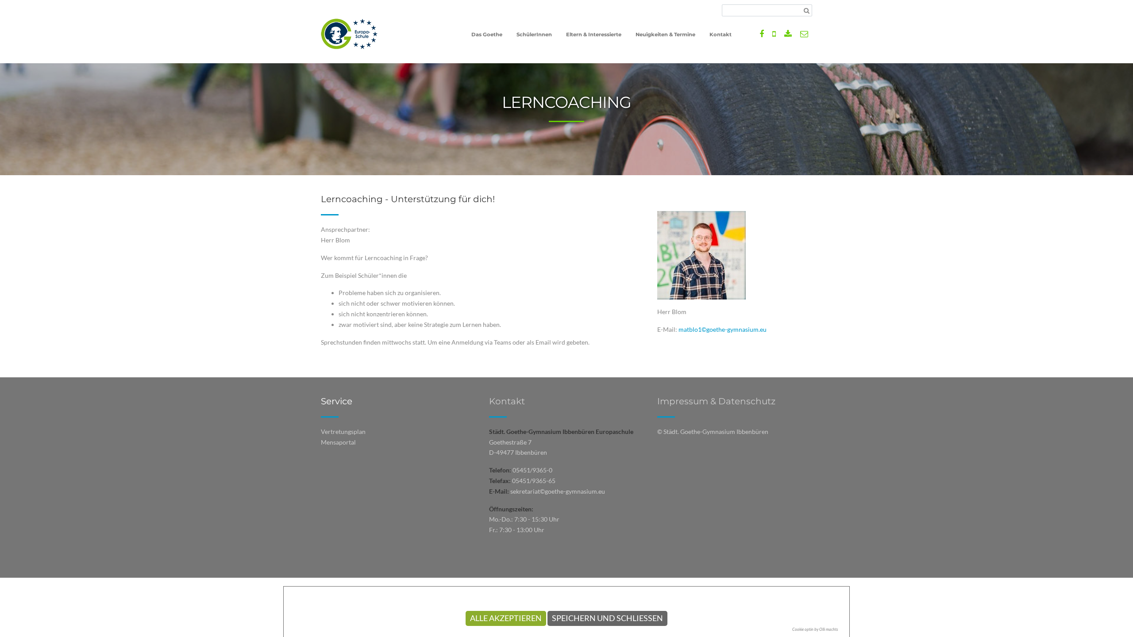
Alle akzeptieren (506, 618)
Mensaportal (338, 442)
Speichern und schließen (607, 618)
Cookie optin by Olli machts (815, 629)
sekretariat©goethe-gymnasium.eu (557, 491)
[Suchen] (806, 10)
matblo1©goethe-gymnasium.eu (722, 329)
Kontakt (507, 401)
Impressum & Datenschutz (716, 401)
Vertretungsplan (343, 431)
